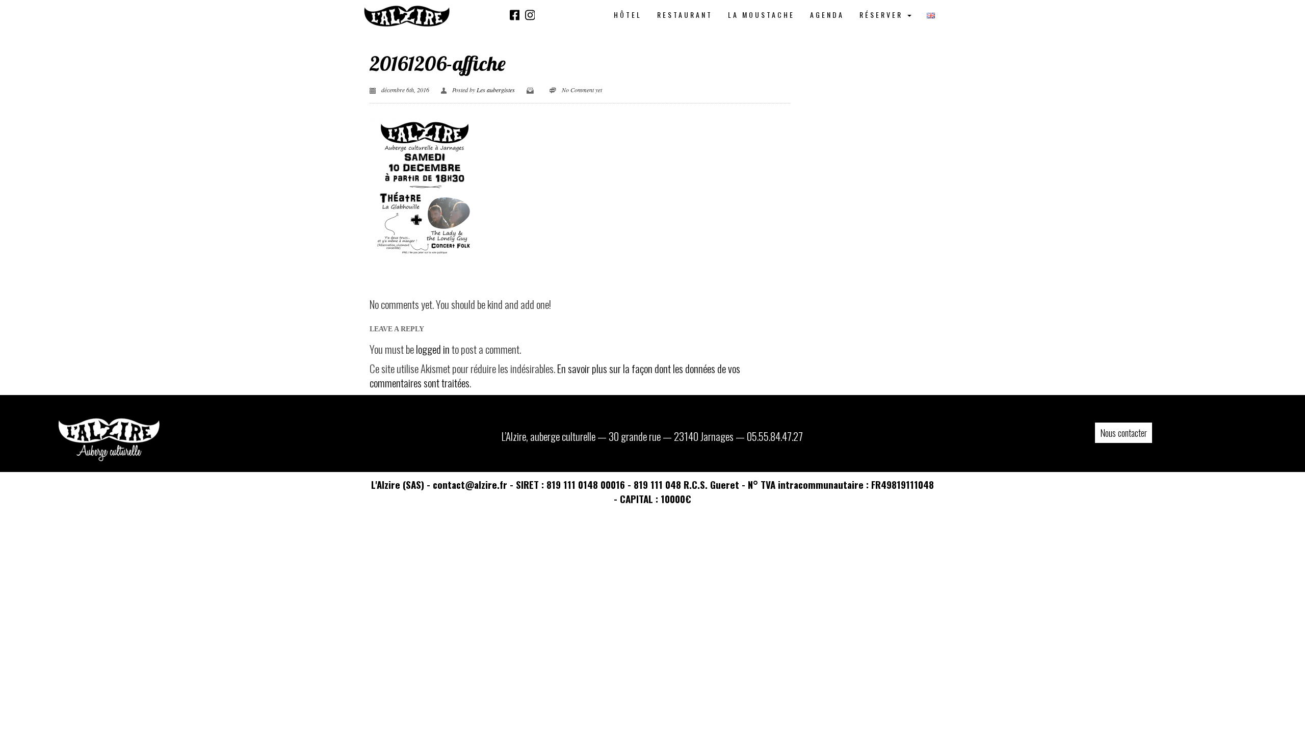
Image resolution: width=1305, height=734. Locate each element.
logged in (433, 349)
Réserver (882, 14)
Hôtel (628, 14)
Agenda (827, 14)
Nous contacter (1123, 432)
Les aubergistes (496, 90)
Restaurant (685, 14)
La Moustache (761, 14)
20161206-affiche (438, 63)
